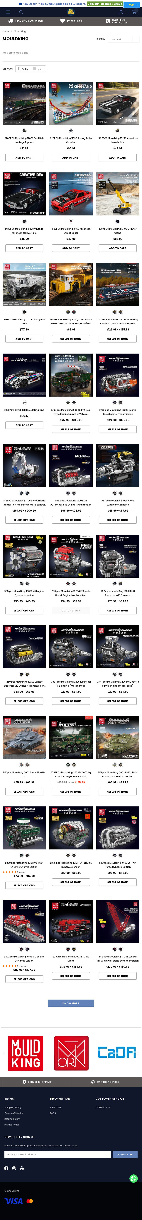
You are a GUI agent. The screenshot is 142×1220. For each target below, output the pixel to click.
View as (8, 68)
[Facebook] (7, 1168)
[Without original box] (68, 402)
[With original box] (74, 402)
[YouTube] (23, 1168)
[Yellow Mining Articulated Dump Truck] (68, 312)
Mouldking (20, 31)
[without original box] (115, 674)
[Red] (68, 949)
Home (6, 31)
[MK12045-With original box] (121, 312)
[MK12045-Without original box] (115, 312)
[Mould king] (25, 1053)
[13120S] (24, 402)
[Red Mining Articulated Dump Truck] (74, 312)
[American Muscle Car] (118, 130)
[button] (133, 1178)
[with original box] (121, 674)
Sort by (101, 38)
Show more (71, 1003)
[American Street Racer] (71, 221)
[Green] (68, 765)
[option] (25, 21)
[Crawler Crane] (118, 221)
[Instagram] (15, 1168)
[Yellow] (74, 765)
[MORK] (71, 1053)
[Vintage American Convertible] (24, 221)
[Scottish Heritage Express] (24, 130)
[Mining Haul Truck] (24, 312)
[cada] (117, 1053)
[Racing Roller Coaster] (71, 130)
